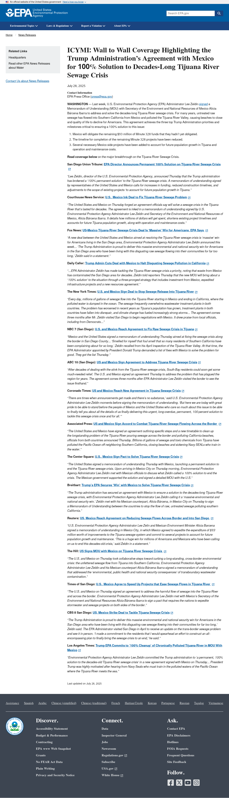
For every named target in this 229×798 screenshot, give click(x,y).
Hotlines (173, 742)
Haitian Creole (134, 703)
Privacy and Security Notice (55, 775)
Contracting (44, 742)
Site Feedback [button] (176, 762)
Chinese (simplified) (64, 703)
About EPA (120, 26)
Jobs (105, 742)
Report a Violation (91, 26)
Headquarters (17, 58)
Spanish (28, 703)
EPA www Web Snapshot (53, 749)
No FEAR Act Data (49, 762)
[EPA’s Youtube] (187, 782)
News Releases (27, 35)
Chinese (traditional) (94, 703)
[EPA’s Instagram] (196, 782)
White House (111, 775)
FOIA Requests (177, 749)
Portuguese (168, 703)
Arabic (42, 703)
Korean (152, 703)
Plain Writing (45, 768)
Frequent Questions (180, 755)
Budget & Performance (52, 735)
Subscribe (108, 762)
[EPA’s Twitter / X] (179, 782)
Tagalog (199, 703)
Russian (184, 703)
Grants (41, 755)
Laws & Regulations (58, 26)
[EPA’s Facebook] (170, 782)
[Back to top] (219, 788)
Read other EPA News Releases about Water (29, 66)
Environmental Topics (22, 26)
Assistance (12, 703)
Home (9, 35)
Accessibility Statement (52, 729)
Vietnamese (216, 703)
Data (105, 729)
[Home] (36, 13)
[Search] (219, 13)
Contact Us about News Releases (27, 81)
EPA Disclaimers (178, 735)
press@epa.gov (101, 97)
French (115, 703)
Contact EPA (176, 729)
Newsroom (109, 749)
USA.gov (108, 768)
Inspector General (114, 735)
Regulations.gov (112, 755)
